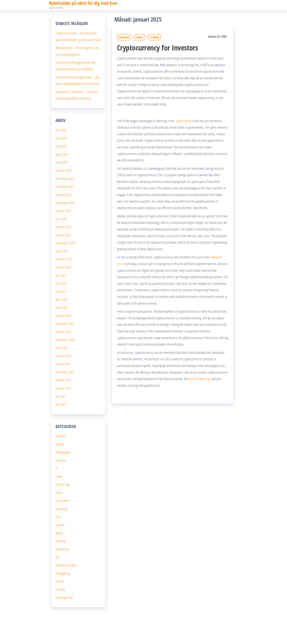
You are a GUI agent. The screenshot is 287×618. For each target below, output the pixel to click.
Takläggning (62, 573)
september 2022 (65, 339)
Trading (154, 37)
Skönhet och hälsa (66, 565)
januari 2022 (63, 363)
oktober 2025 (63, 194)
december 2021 (64, 372)
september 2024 (65, 242)
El (56, 468)
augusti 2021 (63, 388)
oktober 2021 (63, 379)
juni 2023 (61, 283)
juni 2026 (61, 138)
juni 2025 (61, 218)
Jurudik (59, 524)
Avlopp (59, 444)
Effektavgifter (63, 452)
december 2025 (64, 178)
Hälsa (58, 492)
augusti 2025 (63, 210)
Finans (139, 37)
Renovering (62, 548)
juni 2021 (61, 404)
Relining (60, 540)
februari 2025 (63, 226)
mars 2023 (61, 307)
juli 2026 (60, 129)
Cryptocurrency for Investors (157, 47)
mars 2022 (61, 347)
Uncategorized (64, 597)
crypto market (183, 120)
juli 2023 (60, 275)
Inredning (61, 508)
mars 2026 (61, 162)
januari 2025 (63, 234)
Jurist (58, 516)
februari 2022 (63, 355)
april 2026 (61, 154)
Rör (57, 557)
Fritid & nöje (62, 484)
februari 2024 (63, 258)
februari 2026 (63, 170)
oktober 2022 (63, 331)
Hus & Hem (62, 500)
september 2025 (65, 202)
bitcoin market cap (200, 378)
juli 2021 (60, 396)
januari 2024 (63, 267)
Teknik (59, 581)
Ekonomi (124, 37)
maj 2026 (61, 146)
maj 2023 (61, 291)
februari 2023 (63, 315)
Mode (59, 532)
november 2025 (64, 186)
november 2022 (64, 323)
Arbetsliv (60, 436)
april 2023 (61, 299)
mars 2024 (61, 250)
